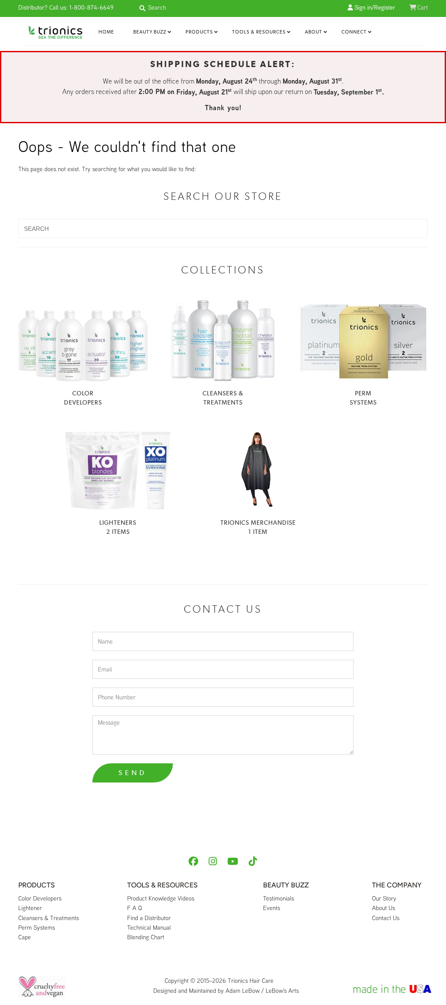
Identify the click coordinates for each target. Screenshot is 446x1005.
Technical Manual (149, 927)
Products (199, 32)
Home (106, 32)
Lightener (30, 908)
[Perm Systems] (363, 341)
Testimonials (278, 898)
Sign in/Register (374, 7)
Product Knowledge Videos (160, 898)
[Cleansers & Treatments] (223, 341)
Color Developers (39, 898)
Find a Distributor (149, 918)
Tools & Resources (259, 32)
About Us (383, 908)
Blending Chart (145, 937)
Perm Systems (36, 927)
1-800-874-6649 (91, 7)
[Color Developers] (83, 341)
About (313, 32)
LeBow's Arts (282, 991)
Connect (354, 32)
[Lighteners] (117, 470)
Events (271, 908)
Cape (24, 937)
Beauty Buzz (149, 32)
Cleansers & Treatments (48, 918)
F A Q (134, 908)
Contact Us (385, 918)
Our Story (384, 898)
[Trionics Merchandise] (258, 470)
